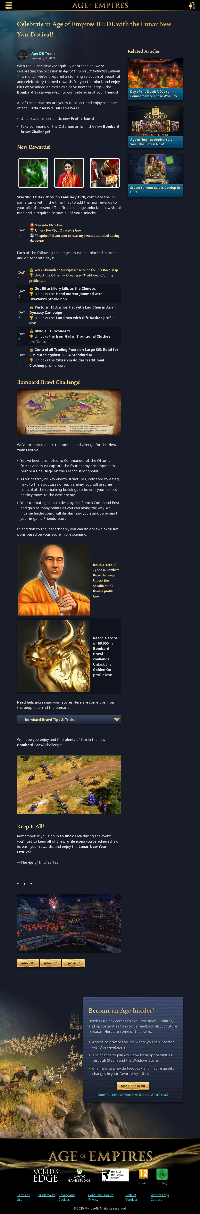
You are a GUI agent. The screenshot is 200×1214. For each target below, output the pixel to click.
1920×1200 (50, 963)
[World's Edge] (45, 1175)
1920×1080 (28, 963)
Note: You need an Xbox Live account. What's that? (133, 1095)
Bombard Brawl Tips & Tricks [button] (50, 719)
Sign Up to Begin (133, 1085)
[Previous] (25, 173)
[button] (33, 172)
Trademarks (46, 1195)
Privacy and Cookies (67, 1197)
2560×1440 (73, 963)
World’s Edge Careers (160, 1197)
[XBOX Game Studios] (79, 1175)
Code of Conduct (131, 1197)
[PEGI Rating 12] (143, 1174)
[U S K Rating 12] (162, 1174)
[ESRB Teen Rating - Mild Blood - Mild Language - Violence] (115, 1175)
